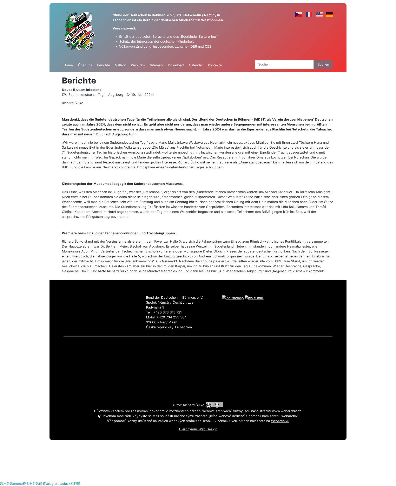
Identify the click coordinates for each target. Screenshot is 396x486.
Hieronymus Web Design (198, 429)
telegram (53, 483)
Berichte (103, 65)
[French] (309, 14)
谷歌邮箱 (39, 483)
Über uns (85, 65)
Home (68, 65)
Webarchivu (280, 421)
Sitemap (156, 65)
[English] (319, 14)
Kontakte (215, 65)
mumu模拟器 (23, 483)
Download (176, 65)
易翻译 (75, 483)
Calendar (196, 65)
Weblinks (138, 65)
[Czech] (298, 14)
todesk (65, 483)
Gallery (120, 65)
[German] (329, 14)
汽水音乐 (6, 483)
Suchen (323, 64)
